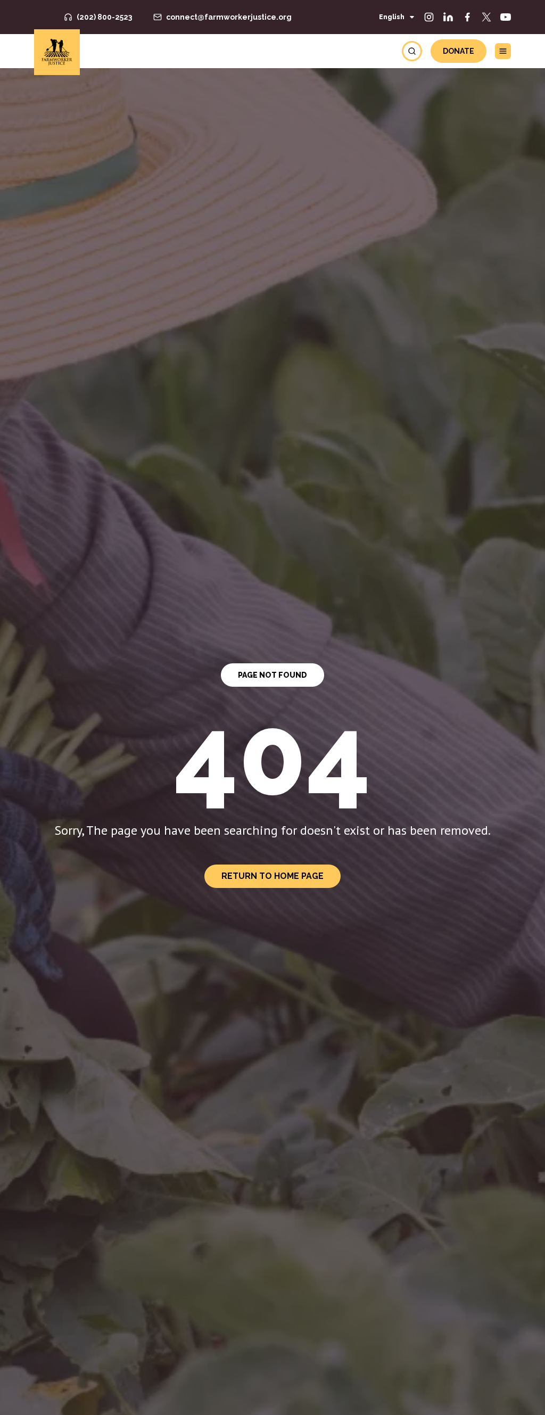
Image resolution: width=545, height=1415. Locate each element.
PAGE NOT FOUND (272, 675)
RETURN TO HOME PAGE (272, 876)
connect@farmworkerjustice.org (229, 17)
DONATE (458, 51)
